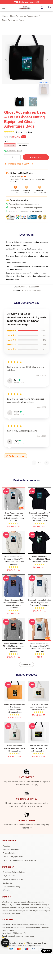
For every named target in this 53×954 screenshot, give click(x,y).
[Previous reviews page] (34, 462)
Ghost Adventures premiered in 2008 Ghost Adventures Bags (14, 748)
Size (6, 141)
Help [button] (48, 951)
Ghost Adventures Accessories (24, 16)
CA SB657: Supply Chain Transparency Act (20, 860)
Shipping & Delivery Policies (14, 872)
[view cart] (49, 7)
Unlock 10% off (5, 942)
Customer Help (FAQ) (11, 887)
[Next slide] (47, 59)
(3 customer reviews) (24, 132)
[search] (42, 7)
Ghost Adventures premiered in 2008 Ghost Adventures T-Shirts (39, 559)
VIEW (13, 508)
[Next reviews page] (46, 462)
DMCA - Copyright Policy (13, 857)
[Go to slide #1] (20, 101)
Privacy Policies (9, 853)
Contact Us (7, 883)
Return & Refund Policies (13, 879)
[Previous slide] (6, 59)
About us (6, 846)
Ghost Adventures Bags (13, 20)
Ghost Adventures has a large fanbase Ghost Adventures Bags (38, 706)
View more (26, 664)
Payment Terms (9, 876)
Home (5, 16)
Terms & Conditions (11, 849)
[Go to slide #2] (33, 101)
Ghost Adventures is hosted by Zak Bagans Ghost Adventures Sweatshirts (39, 602)
